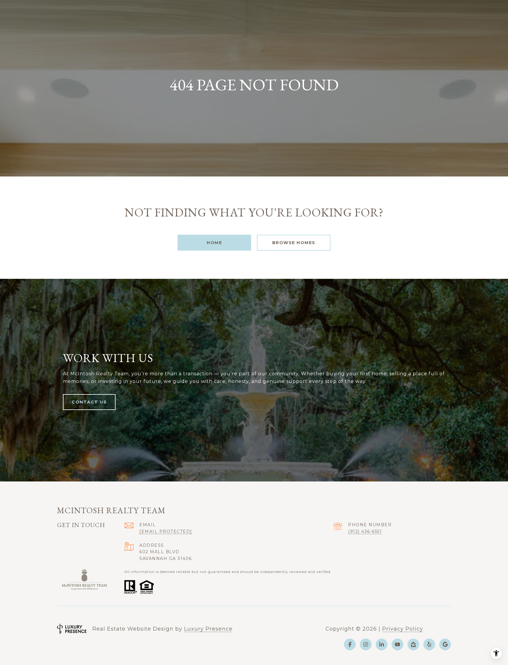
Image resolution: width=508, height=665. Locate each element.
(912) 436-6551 (365, 531)
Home (214, 242)
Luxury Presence (208, 629)
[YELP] (429, 644)
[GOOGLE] (445, 644)
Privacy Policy (402, 629)
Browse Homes (293, 242)
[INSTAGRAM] (366, 644)
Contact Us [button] (89, 402)
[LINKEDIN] (381, 644)
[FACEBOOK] (350, 644)
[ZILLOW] (413, 644)
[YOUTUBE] (397, 644)
